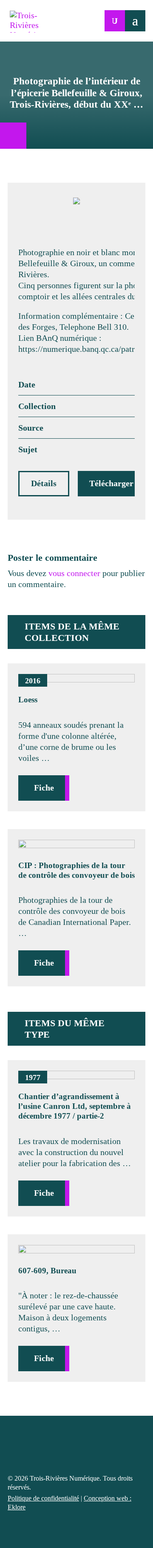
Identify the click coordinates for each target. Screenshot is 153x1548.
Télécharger (111, 483)
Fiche (44, 787)
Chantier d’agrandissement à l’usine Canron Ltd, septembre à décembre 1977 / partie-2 (74, 1106)
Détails (44, 483)
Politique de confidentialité (43, 1498)
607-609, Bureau (47, 1270)
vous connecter (74, 573)
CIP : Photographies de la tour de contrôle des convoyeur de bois (76, 870)
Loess (27, 699)
